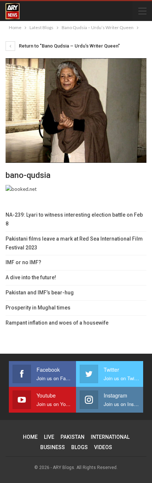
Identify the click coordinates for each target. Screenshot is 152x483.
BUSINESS (52, 447)
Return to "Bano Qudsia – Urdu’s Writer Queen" (69, 46)
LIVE (49, 437)
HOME (30, 437)
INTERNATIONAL (110, 437)
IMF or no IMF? (23, 262)
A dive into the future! (31, 277)
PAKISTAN (72, 437)
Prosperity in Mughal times (38, 308)
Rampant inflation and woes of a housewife (57, 323)
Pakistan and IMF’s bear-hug (40, 292)
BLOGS (79, 447)
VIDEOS (103, 447)
